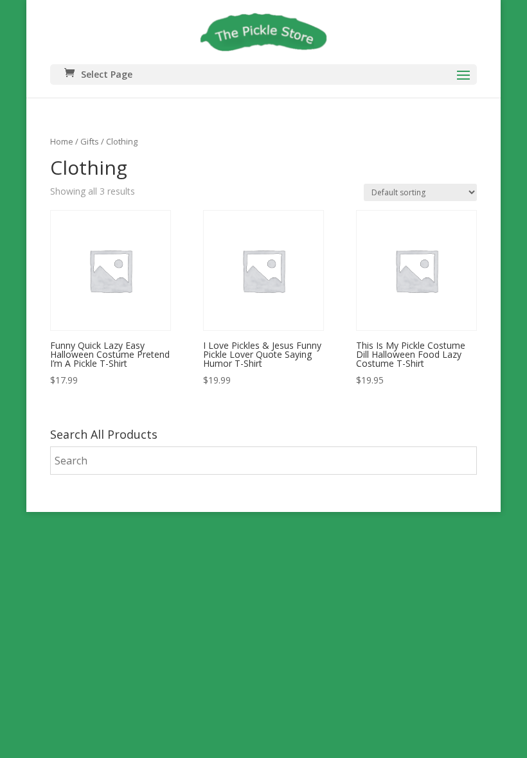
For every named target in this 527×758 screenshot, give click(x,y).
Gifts (89, 141)
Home (61, 141)
